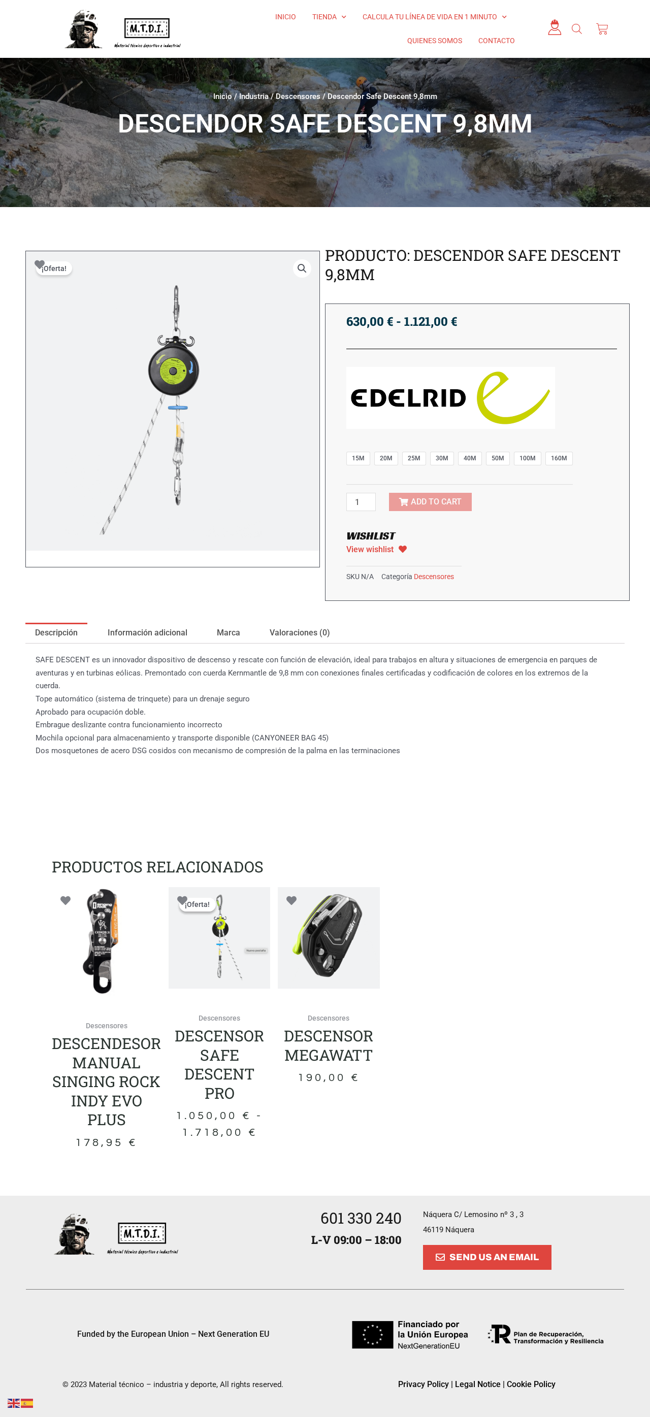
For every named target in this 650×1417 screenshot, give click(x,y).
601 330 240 (361, 1218)
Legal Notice (479, 1384)
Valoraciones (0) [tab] (300, 632)
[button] (302, 268)
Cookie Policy (531, 1384)
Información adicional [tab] (147, 632)
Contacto (496, 41)
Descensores (298, 96)
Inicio (285, 17)
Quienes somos (434, 41)
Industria (254, 96)
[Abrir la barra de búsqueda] (577, 29)
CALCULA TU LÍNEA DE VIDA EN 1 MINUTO (430, 17)
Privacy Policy (423, 1384)
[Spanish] (27, 1402)
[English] (14, 1402)
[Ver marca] (450, 397)
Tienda (324, 17)
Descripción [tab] (56, 632)
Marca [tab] (228, 632)
